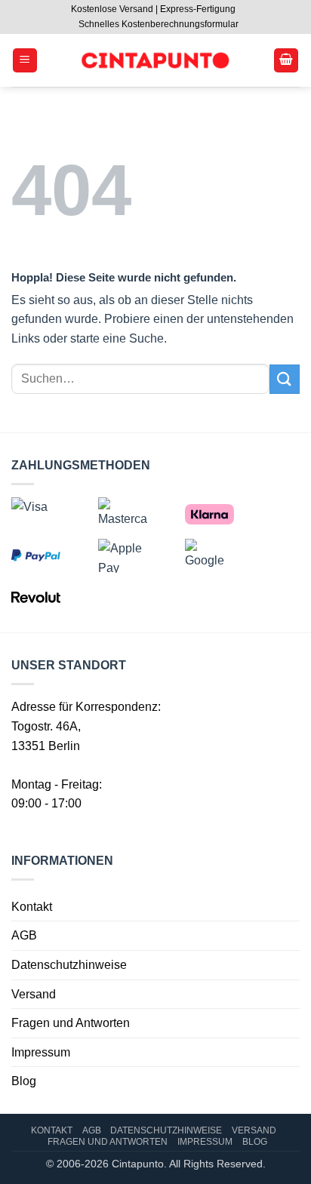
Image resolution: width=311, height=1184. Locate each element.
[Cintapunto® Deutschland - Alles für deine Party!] (154, 61)
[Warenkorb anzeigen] (286, 60)
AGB (24, 935)
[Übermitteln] (284, 379)
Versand (33, 994)
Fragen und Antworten (70, 1022)
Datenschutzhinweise (69, 964)
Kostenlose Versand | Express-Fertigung (153, 9)
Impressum (40, 1052)
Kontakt (31, 906)
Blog (23, 1081)
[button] (25, 60)
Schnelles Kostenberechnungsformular (159, 24)
